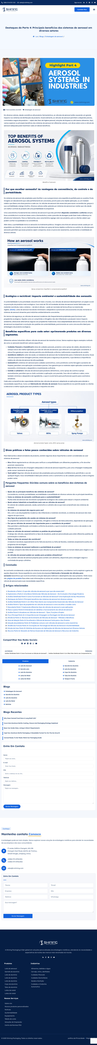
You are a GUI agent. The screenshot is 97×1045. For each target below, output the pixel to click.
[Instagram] (92, 2)
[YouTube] (95, 2)
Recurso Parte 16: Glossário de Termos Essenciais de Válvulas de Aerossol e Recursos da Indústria (43, 631)
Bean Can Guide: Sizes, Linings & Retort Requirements (22, 728)
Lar (37, 36)
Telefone (6, 777)
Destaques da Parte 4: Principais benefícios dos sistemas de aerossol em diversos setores (40, 599)
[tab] (25, 661)
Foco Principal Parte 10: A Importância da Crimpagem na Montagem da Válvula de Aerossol (41, 615)
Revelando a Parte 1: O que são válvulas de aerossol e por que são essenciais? (36, 591)
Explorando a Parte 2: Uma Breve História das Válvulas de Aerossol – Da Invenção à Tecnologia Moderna (46, 594)
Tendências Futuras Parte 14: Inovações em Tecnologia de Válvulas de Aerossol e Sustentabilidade (43, 625)
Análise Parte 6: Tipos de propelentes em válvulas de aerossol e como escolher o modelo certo (42, 604)
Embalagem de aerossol (54, 36)
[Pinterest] (89, 2)
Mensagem (6, 785)
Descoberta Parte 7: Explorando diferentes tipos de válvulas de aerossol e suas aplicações (40, 607)
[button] (94, 9)
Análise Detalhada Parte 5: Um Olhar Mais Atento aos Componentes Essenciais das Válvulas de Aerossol (45, 602)
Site (4, 770)
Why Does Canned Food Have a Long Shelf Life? (20, 718)
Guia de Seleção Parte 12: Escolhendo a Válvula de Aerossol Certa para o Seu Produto (39, 620)
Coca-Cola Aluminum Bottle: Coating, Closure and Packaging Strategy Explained (31, 723)
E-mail (5, 762)
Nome (5, 755)
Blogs (42, 36)
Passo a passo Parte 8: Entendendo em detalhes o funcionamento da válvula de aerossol (40, 610)
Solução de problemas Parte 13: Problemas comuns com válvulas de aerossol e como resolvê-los (43, 623)
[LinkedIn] (84, 2)
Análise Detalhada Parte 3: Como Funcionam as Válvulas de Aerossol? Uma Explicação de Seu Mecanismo (46, 596)
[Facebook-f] (86, 2)
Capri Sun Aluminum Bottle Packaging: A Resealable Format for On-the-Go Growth (32, 733)
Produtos (8, 963)
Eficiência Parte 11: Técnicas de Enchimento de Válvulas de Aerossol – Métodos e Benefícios (41, 618)
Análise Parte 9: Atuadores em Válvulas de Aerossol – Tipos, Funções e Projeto (36, 612)
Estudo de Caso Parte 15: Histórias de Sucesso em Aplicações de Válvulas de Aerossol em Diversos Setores (46, 628)
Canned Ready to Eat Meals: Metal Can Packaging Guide (23, 738)
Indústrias (35, 963)
